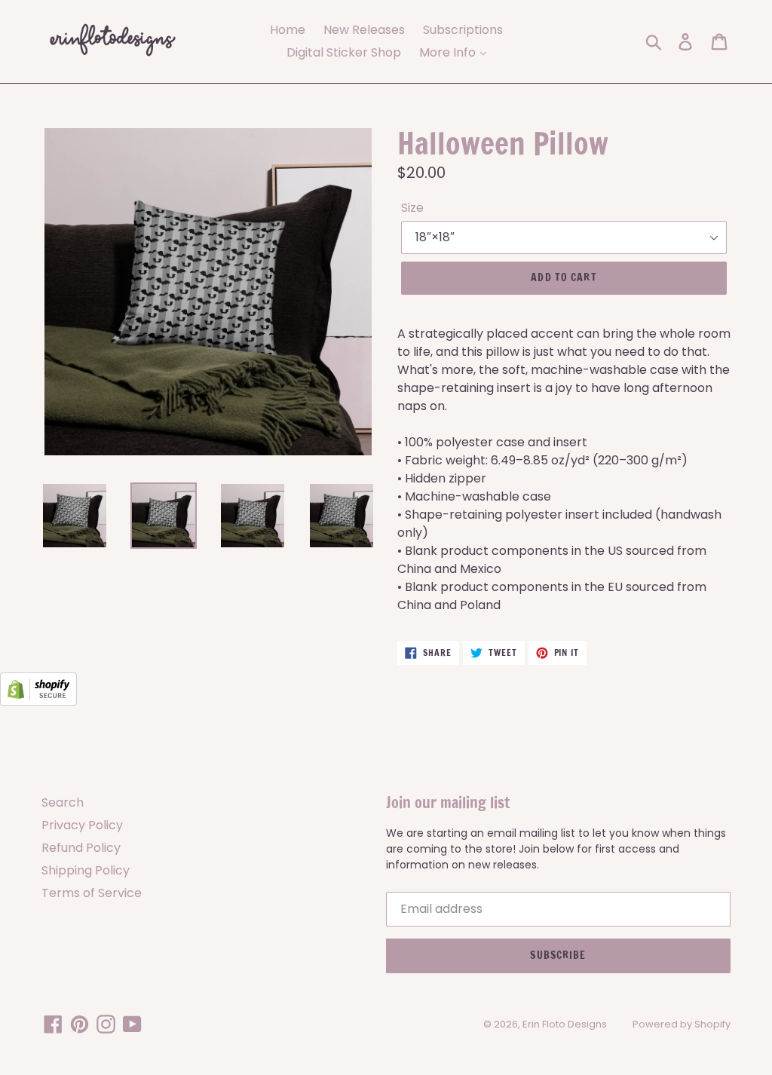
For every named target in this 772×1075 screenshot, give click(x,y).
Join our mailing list (448, 803)
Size (412, 207)
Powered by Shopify (682, 1024)
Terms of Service (91, 893)
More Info (449, 52)
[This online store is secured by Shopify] (38, 701)
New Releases (364, 29)
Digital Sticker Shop (343, 52)
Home (287, 29)
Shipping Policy (85, 870)
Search (62, 802)
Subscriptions (463, 29)
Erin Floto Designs (564, 1024)
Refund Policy (81, 847)
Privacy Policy (82, 825)
